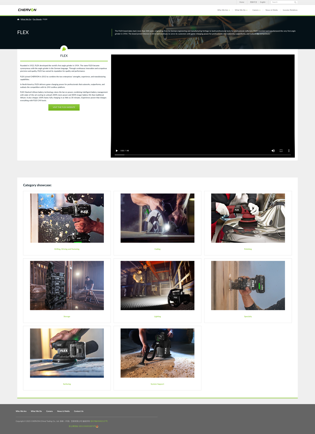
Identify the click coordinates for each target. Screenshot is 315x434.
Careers (255, 10)
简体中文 (253, 2)
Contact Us (78, 411)
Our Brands (37, 19)
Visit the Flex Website (64, 107)
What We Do (240, 10)
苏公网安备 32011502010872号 (82, 426)
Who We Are (222, 10)
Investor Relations (290, 10)
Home (241, 2)
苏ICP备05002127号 (99, 421)
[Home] (27, 10)
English (262, 2)
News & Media (272, 10)
